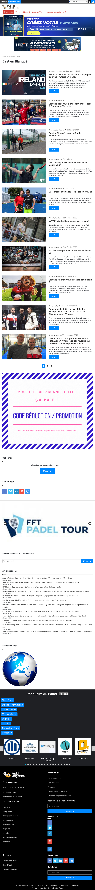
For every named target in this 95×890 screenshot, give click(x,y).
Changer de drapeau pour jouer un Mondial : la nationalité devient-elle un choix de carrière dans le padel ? (53, 12)
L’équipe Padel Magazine (12, 796)
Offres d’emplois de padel (57, 791)
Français (74, 1)
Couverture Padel (10, 837)
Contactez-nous (9, 792)
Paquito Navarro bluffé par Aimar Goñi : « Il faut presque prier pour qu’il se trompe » (34, 600)
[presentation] (1, 748)
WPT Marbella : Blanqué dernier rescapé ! (69, 221)
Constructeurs (8, 820)
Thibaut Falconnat (56, 71)
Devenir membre (14, 2)
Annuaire (35, 888)
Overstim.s (47, 758)
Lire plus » (54, 91)
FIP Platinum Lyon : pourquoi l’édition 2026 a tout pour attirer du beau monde (31, 587)
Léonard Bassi (55, 306)
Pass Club (43, 888)
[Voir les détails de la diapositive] (47, 524)
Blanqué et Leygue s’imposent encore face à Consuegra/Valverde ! (70, 105)
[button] (25, 764)
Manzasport (29, 758)
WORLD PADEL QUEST (83, 759)
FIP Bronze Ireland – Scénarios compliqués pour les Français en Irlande (70, 75)
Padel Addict (8, 865)
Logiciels (6, 829)
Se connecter (53, 787)
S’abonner (47, 471)
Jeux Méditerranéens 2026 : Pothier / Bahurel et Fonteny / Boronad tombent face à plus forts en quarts (41, 582)
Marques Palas (8, 824)
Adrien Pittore (55, 335)
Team (61, 888)
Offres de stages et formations (59, 796)
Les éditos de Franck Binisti (13, 788)
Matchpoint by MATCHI (12, 759)
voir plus (64, 694)
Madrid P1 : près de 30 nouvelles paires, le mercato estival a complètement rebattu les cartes (37, 620)
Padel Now (65, 758)
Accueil (6, 56)
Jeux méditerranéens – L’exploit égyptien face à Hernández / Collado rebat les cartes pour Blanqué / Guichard (44, 616)
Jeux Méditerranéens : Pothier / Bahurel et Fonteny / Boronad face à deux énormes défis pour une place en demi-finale (47, 632)
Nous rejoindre (53, 888)
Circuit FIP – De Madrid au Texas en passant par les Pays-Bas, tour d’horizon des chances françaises (40, 611)
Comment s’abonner (55, 783)
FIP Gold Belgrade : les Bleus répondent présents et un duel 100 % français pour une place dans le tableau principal (46, 591)
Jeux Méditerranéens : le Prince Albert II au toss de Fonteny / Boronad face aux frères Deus (37, 578)
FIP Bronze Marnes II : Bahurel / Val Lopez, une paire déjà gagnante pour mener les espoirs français (40, 596)
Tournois (4, 2)
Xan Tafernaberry (56, 100)
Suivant (89, 523)
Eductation (7, 842)
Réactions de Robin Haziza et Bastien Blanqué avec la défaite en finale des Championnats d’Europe (67, 311)
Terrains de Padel (10, 869)
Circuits (6, 833)
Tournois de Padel (10, 861)
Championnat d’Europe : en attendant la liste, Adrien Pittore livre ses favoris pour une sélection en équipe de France (69, 341)
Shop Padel (7, 811)
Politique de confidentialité (69, 885)
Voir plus (6, 807)
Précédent (5, 523)
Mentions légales (52, 885)
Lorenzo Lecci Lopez (57, 130)
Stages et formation (10, 816)
